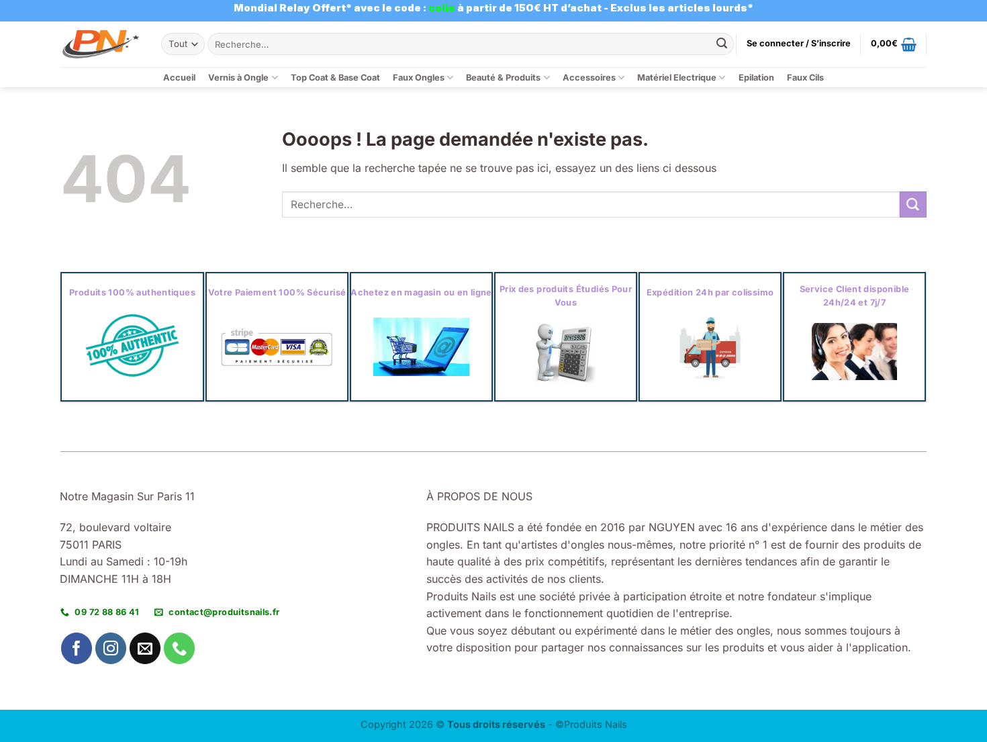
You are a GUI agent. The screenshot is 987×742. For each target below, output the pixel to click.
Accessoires (589, 78)
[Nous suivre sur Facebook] (77, 648)
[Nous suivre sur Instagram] (111, 648)
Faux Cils (805, 78)
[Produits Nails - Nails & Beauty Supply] (100, 44)
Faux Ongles (418, 78)
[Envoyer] (721, 44)
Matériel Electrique (676, 78)
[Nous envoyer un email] (145, 648)
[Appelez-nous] (179, 648)
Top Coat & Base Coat (335, 78)
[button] (799, 43)
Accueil (179, 78)
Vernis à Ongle (238, 78)
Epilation (756, 78)
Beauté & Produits (503, 78)
